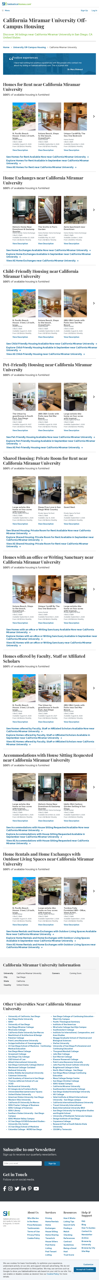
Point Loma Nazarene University (23, 1041)
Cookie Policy (53, 1274)
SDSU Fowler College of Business (23, 1105)
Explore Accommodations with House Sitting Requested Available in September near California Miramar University (45, 835)
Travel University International (67, 1105)
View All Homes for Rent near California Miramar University (40, 167)
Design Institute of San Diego (66, 1119)
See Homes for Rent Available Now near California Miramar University (46, 156)
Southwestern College (63, 1030)
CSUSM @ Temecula (62, 1129)
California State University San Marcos (26, 1033)
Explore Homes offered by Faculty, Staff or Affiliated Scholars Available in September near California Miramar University (48, 736)
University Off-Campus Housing (29, 47)
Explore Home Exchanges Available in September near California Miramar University (48, 255)
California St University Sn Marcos (23, 1102)
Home (6, 47)
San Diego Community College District (26, 1065)
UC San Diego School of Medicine (23, 1127)
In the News (32, 1222)
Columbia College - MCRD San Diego (25, 1129)
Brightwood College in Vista (66, 1067)
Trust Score (69, 1255)
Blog (84, 1225)
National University (17, 1070)
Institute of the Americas (64, 1024)
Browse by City (88, 1248)
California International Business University (73, 1102)
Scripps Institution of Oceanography (24, 1043)
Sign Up (52, 1163)
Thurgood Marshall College (66, 1051)
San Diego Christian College (66, 1081)
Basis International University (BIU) (69, 1108)
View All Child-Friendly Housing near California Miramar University (44, 354)
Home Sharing (52, 1235)
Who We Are (33, 1218)
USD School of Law (17, 1059)
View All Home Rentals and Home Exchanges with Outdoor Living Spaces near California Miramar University (51, 946)
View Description (20, 150)
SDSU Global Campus (62, 1084)
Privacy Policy (33, 1235)
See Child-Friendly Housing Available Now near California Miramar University (50, 343)
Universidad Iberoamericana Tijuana (25, 1092)
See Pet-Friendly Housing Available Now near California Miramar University (49, 437)
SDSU (10, 1022)
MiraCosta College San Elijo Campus (69, 1027)
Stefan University (61, 1043)
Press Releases (34, 1225)
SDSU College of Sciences (20, 1108)
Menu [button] (7, 10)
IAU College (58, 1094)
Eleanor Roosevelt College (65, 1059)
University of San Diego (19, 1024)
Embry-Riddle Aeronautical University (25, 1073)
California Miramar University (66, 1086)
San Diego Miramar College (21, 1027)
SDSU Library (14, 1111)
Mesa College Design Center (66, 1078)
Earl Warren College (62, 1057)
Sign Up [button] (84, 10)
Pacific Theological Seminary (66, 1022)
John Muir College (61, 1054)
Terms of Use (33, 1232)
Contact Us (87, 1231)
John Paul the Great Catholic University (71, 1065)
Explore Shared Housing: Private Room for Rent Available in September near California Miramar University (50, 538)
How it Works (69, 1218)
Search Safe (69, 1225)
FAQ (83, 1221)
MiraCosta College (17, 1030)
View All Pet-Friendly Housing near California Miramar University (43, 447)
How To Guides (88, 1228)
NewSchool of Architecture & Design (25, 1035)
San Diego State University (20, 1019)
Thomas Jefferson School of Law (23, 1081)
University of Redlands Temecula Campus (72, 1116)
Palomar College (16, 1038)
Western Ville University (19, 1100)
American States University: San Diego (26, 1097)
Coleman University (17, 1076)
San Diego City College (19, 1057)
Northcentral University (19, 1086)
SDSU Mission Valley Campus (21, 1119)
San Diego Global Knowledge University (71, 1092)
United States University (19, 1094)
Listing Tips (69, 1222)
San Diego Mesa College (19, 1051)
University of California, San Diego (24, 1016)
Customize (88, 1264)
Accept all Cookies (84, 1269)
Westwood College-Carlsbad (21, 1067)
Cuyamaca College (62, 1121)
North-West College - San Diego (68, 1070)
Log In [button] (94, 10)
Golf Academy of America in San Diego (26, 1078)
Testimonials (33, 1228)
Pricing (48, 1218)
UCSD (10, 1084)
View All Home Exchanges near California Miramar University (41, 260)
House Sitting (51, 1232)
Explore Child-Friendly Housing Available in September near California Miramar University (51, 349)
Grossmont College (17, 1054)
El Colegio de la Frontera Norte (22, 1089)
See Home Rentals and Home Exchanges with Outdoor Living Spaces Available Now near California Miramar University (51, 933)
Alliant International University (22, 1062)
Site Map (86, 1251)
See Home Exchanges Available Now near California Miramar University (47, 250)
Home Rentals (52, 1222)
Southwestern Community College (69, 1089)
